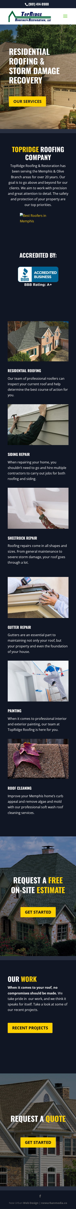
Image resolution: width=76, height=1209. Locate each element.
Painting (14, 710)
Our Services (27, 101)
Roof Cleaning (19, 788)
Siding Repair (19, 454)
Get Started (38, 912)
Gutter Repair (19, 627)
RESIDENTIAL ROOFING (24, 370)
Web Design (31, 1203)
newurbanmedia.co (54, 1203)
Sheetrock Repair (22, 538)
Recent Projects (30, 1028)
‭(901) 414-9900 (38, 4)
